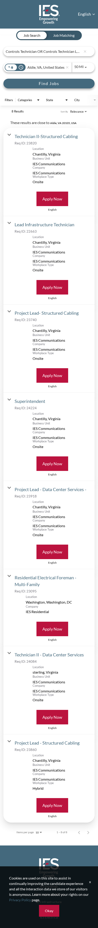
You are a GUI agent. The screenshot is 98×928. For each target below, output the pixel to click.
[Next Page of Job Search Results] (88, 832)
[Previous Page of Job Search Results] (79, 832)
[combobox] (43, 51)
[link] (49, 172)
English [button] (85, 14)
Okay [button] (49, 911)
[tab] (32, 35)
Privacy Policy (20, 900)
